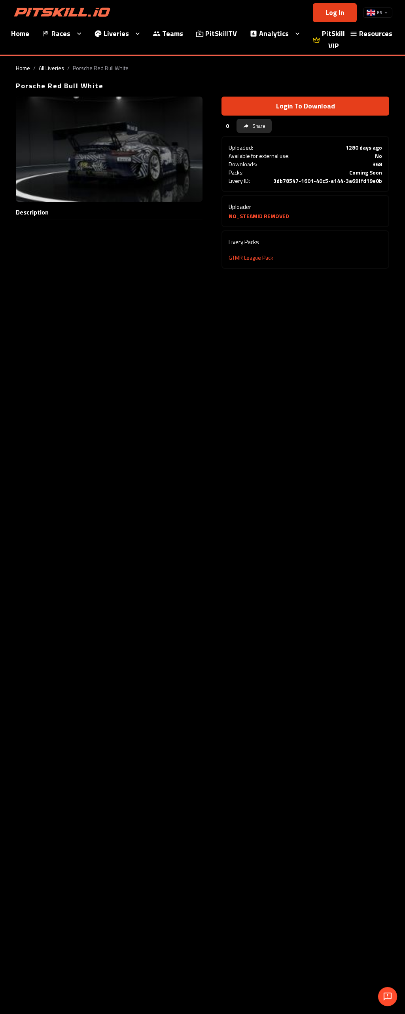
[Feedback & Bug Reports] (387, 996)
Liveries (116, 33)
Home (23, 68)
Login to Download (305, 106)
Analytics (274, 33)
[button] (254, 126)
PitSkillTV (221, 33)
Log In (335, 12)
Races (60, 33)
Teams (172, 33)
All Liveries (51, 68)
